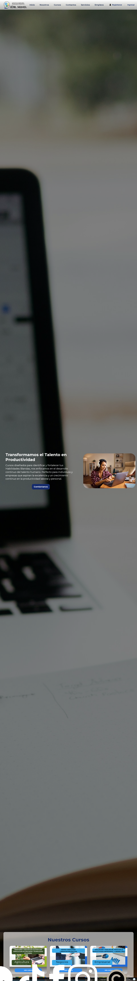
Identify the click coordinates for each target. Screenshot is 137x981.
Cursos (57, 5)
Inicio (32, 5)
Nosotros (44, 5)
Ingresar (131, 5)
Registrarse (117, 5)
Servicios (85, 5)
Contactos (71, 5)
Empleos (99, 5)
